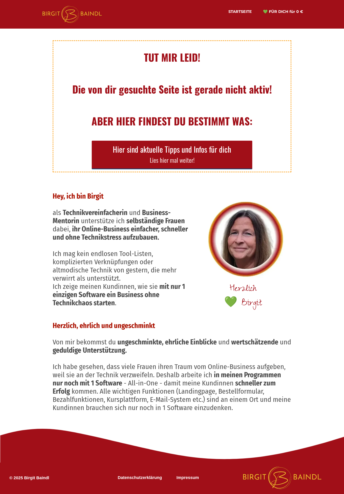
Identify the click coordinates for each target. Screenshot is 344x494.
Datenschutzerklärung (140, 477)
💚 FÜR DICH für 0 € (283, 11)
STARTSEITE (240, 11)
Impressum (187, 477)
